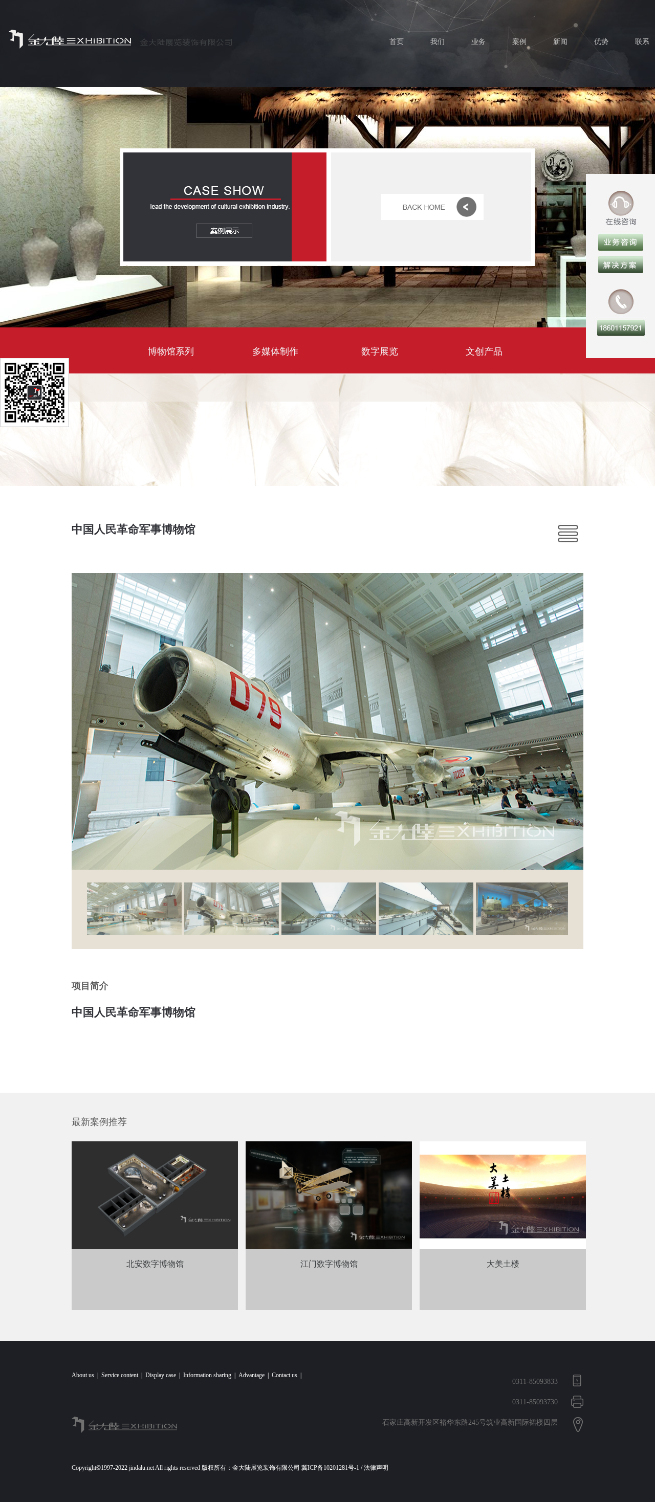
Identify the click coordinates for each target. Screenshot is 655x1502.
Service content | (123, 1375)
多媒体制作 (275, 351)
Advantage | (255, 1375)
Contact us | (288, 1375)
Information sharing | (210, 1375)
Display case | (164, 1375)
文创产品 (484, 351)
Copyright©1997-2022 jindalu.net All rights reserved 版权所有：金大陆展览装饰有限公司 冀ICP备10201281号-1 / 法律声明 (231, 1467)
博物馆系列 (171, 351)
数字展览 (379, 351)
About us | (86, 1375)
